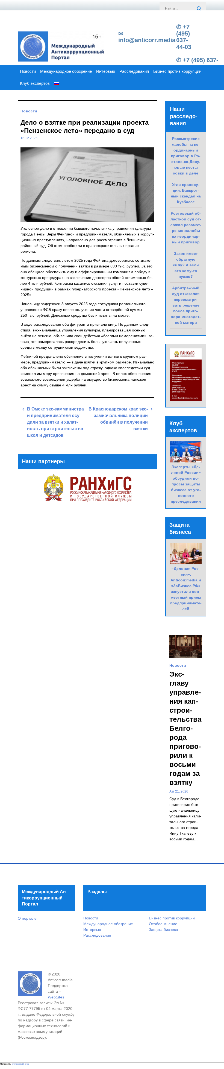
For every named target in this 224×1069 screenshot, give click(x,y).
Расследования (134, 71)
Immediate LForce (20, 1064)
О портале (27, 918)
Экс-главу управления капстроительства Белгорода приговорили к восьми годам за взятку (185, 728)
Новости (28, 71)
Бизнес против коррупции (177, 71)
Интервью (105, 71)
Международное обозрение (66, 71)
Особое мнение (163, 924)
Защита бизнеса (163, 929)
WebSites (56, 997)
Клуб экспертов (35, 83)
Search (199, 9)
